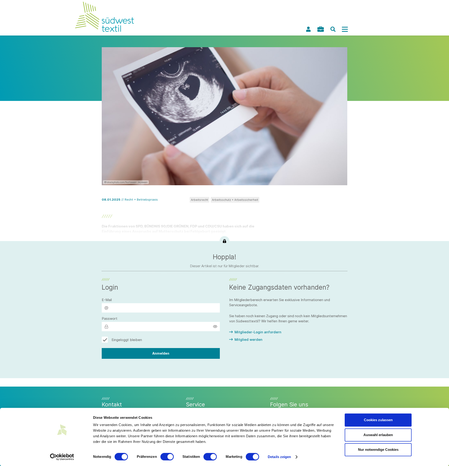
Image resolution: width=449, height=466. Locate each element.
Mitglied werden (248, 339)
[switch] (167, 456)
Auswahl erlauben (378, 435)
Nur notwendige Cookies (378, 450)
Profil (308, 29)
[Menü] (344, 29)
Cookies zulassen (378, 420)
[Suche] (333, 29)
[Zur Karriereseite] (320, 29)
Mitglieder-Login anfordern (258, 332)
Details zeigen (279, 457)
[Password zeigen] (215, 326)
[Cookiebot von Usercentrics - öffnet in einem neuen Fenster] (62, 456)
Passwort (109, 318)
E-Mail (107, 300)
